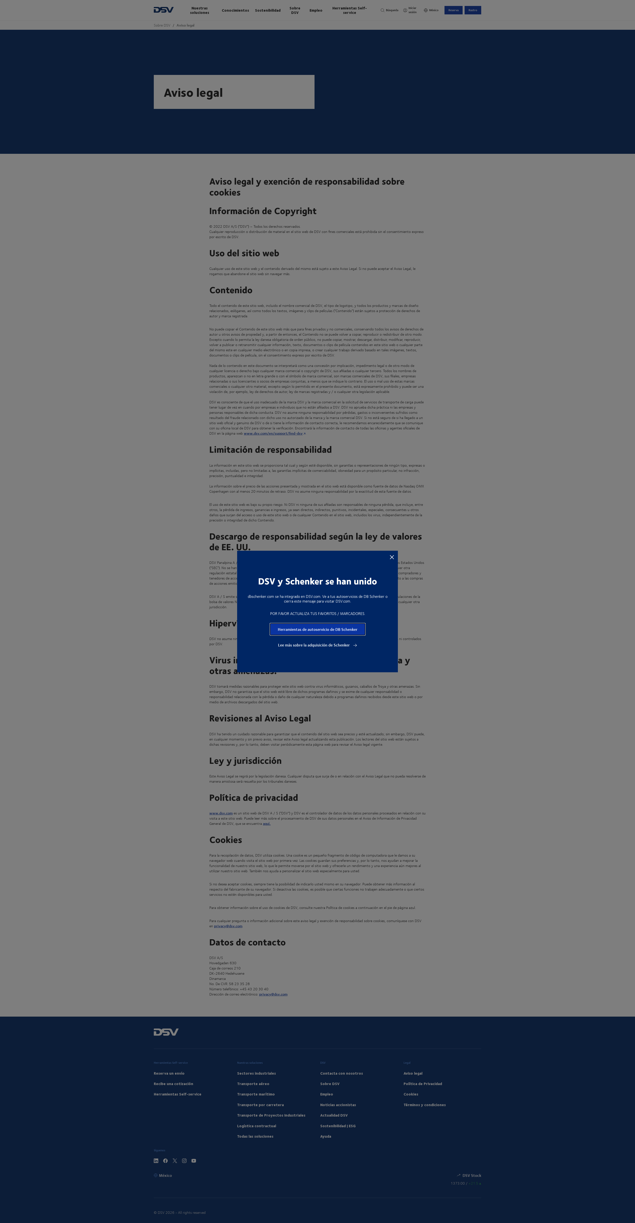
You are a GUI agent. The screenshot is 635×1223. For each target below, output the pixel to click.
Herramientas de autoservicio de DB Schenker (317, 629)
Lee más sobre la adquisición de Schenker (314, 645)
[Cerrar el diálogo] (392, 557)
